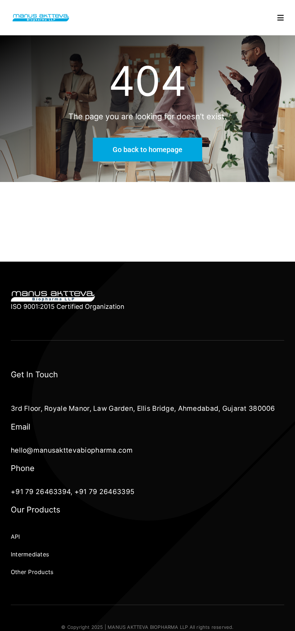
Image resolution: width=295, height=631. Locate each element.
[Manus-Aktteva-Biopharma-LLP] (41, 16)
